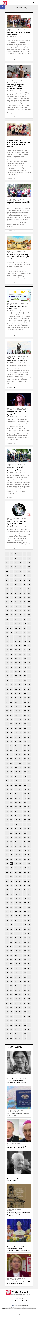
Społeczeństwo (12, 199)
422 (16, 859)
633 (20, 1012)
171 (20, 676)
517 (11, 929)
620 (16, 1003)
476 (16, 898)
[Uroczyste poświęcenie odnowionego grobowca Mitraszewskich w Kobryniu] (19, 455)
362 (16, 815)
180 (7, 685)
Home (7, 8)
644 (16, 1021)
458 (16, 885)
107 (29, 628)
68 (16, 602)
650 (16, 1025)
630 (7, 1012)
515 (29, 925)
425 (29, 859)
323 (29, 785)
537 (20, 942)
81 (20, 610)
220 (25, 711)
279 (20, 754)
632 (16, 1012)
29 (29, 571)
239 (29, 724)
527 (29, 933)
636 (7, 1016)
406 (25, 846)
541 (11, 946)
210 (7, 706)
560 (16, 959)
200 (16, 698)
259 (11, 741)
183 (20, 685)
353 (29, 807)
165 (20, 671)
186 (7, 689)
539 (29, 942)
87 (20, 615)
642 (7, 1021)
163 (11, 671)
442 (24, 872)
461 (29, 885)
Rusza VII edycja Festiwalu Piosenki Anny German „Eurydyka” (16, 523)
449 (29, 877)
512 (16, 925)
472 (24, 894)
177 (20, 680)
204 (7, 702)
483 (20, 903)
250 (25, 733)
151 (11, 663)
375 (20, 824)
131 (29, 645)
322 (25, 785)
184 (25, 685)
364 (25, 815)
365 (29, 815)
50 (16, 589)
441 (20, 872)
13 (11, 562)
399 (20, 842)
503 (29, 916)
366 (7, 820)
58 (24, 593)
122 (16, 641)
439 (11, 872)
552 (7, 955)
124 (25, 641)
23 (29, 567)
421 (11, 859)
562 (25, 959)
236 (16, 724)
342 (7, 802)
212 (16, 706)
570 (7, 968)
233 (29, 719)
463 (11, 890)
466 (25, 890)
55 (11, 593)
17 (29, 562)
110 (16, 632)
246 (7, 733)
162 (7, 671)
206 (16, 702)
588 (7, 981)
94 (24, 619)
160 (25, 667)
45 (20, 584)
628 (25, 1007)
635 (29, 1012)
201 (20, 698)
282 (7, 759)
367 (11, 820)
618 (7, 1003)
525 (20, 933)
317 (29, 781)
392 (16, 837)
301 (11, 772)
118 (25, 637)
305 (29, 772)
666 (7, 1038)
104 (16, 628)
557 (29, 955)
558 (7, 959)
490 (25, 907)
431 (29, 863)
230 (16, 719)
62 (16, 597)
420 (7, 859)
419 (29, 855)
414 (7, 855)
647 (29, 1021)
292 (25, 763)
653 (29, 1025)
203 (29, 698)
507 (20, 920)
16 (24, 562)
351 (20, 807)
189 (20, 689)
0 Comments (23, 148)
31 (11, 576)
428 (16, 863)
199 (11, 698)
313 (11, 781)
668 (16, 1038)
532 (25, 938)
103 (11, 628)
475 (11, 898)
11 (29, 558)
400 (25, 842)
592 (25, 981)
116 (16, 637)
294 (7, 767)
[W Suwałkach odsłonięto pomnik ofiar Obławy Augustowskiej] (19, 347)
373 (11, 824)
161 (29, 667)
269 (29, 746)
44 (16, 584)
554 (16, 955)
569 (29, 964)
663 (20, 1034)
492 (7, 911)
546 (7, 951)
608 (16, 994)
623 (29, 1003)
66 (7, 602)
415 (11, 855)
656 (16, 1029)
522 (7, 933)
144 (7, 658)
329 (29, 789)
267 (20, 746)
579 (20, 973)
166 (25, 671)
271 (11, 750)
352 (25, 807)
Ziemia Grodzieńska (13, 200)
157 (11, 667)
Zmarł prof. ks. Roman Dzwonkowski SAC (14, 1179)
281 (29, 754)
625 (11, 1007)
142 (25, 654)
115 (11, 637)
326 (16, 789)
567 (20, 964)
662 (16, 1034)
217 (11, 711)
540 (7, 946)
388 (25, 833)
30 (7, 576)
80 (16, 610)
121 (11, 641)
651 (20, 1025)
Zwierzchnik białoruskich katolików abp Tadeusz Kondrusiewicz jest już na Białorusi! (18, 1248)
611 (29, 994)
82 (24, 610)
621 (20, 1003)
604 (25, 990)
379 (11, 829)
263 (29, 741)
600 (7, 990)
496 (25, 911)
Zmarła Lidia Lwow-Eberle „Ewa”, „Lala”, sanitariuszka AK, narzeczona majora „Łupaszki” (18, 1080)
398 (16, 842)
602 (16, 990)
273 (20, 750)
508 (25, 920)
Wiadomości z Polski (19, 138)
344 (16, 802)
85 (11, 615)
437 (29, 868)
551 (29, 951)
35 (29, 576)
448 (24, 877)
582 (7, 977)
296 (16, 767)
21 (20, 567)
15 (20, 562)
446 (16, 877)
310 (25, 776)
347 (29, 802)
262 (25, 741)
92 (16, 619)
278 (16, 754)
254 (16, 737)
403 (11, 846)
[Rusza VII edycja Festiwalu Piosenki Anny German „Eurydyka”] (19, 509)
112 (25, 632)
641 (29, 1016)
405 (20, 846)
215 (29, 706)
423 (20, 859)
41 (29, 580)
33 (20, 576)
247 (11, 733)
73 (11, 606)
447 (20, 877)
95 (29, 619)
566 (16, 964)
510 (7, 925)
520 (25, 929)
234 (7, 724)
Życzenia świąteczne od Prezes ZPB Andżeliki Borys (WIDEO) (18, 1282)
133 (11, 650)
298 (25, 767)
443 (29, 872)
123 (20, 641)
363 (20, 815)
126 (7, 645)
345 (20, 802)
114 (7, 637)
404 (16, 846)
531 (20, 938)
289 (11, 763)
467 (29, 890)
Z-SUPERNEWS (17, 29)
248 (16, 733)
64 (24, 597)
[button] (2, 7)
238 (25, 724)
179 (29, 680)
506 (16, 920)
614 (16, 999)
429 (20, 863)
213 (20, 706)
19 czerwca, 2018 (12, 148)
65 (29, 597)
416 (16, 855)
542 (16, 946)
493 (11, 911)
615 (20, 999)
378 (7, 829)
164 (16, 671)
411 (20, 850)
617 (29, 999)
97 (11, 624)
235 (11, 724)
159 (20, 667)
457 (11, 885)
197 (29, 693)
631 (11, 1012)
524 (16, 933)
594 (7, 986)
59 (29, 593)
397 (11, 842)
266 (16, 746)
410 (16, 850)
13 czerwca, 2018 (12, 526)
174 (7, 680)
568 (25, 964)
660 (7, 1034)
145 (11, 658)
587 (29, 977)
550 (25, 951)
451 (11, 881)
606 (7, 994)
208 (25, 702)
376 (25, 824)
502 (25, 916)
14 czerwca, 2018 (12, 416)
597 (20, 986)
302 (16, 772)
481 (11, 903)
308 (16, 776)
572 (16, 968)
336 (7, 798)
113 (29, 632)
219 (20, 711)
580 (25, 973)
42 (7, 584)
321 (20, 785)
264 (7, 746)
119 (29, 637)
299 (29, 767)
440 (16, 872)
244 (24, 728)
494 (16, 911)
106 (25, 628)
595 (11, 986)
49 (11, 589)
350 (16, 807)
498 (7, 916)
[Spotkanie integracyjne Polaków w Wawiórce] (19, 190)
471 (20, 894)
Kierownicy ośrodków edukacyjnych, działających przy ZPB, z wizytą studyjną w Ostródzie (18, 143)
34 (24, 576)
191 (29, 689)
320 (16, 785)
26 (16, 571)
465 (20, 890)
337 (11, 798)
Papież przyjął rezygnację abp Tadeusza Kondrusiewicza (16, 1146)
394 (25, 837)
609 (20, 994)
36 (7, 580)
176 (16, 680)
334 (25, 794)
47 (29, 584)
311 (29, 776)
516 (7, 929)
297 (20, 767)
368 (16, 820)
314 (16, 781)
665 (29, 1034)
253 (11, 737)
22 (24, 567)
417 (20, 855)
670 (25, 1038)
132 (7, 650)
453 (20, 881)
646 (25, 1021)
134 (16, 650)
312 (7, 781)
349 (11, 807)
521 (29, 929)
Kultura (9, 408)
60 (7, 597)
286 (25, 759)
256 (25, 737)
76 (24, 606)
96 (7, 624)
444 (7, 877)
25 (11, 571)
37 (11, 580)
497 (29, 911)
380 (16, 829)
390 (7, 837)
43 (11, 584)
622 (25, 1003)
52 (24, 589)
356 (16, 811)
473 (29, 894)
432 (7, 868)
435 (20, 868)
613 (11, 999)
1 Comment (22, 36)
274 (24, 750)
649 (11, 1025)
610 (25, 994)
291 (20, 763)
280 (25, 754)
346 (25, 802)
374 (16, 824)
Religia (9, 1143)
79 (11, 610)
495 (20, 911)
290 (16, 763)
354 (7, 811)
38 (16, 580)
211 (11, 706)
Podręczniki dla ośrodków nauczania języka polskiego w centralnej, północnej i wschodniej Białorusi (17, 86)
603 (20, 990)
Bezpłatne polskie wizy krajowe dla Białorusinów (18, 1114)
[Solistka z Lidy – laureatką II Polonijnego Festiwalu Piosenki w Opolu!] (19, 399)
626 (16, 1007)
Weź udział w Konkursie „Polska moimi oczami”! (18, 307)
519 (20, 929)
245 (29, 728)
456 (7, 885)
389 (29, 833)
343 (11, 802)
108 (7, 632)
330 (7, 794)
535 (11, 942)
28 (24, 571)
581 (29, 973)
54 (7, 593)
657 (20, 1029)
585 (20, 977)
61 (11, 597)
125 (29, 641)
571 (11, 968)
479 (29, 898)
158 (16, 667)
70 (24, 602)
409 (11, 850)
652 (25, 1025)
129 (20, 645)
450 (7, 881)
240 (7, 728)
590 (16, 981)
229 (11, 719)
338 (16, 798)
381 (20, 829)
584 (16, 977)
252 (7, 737)
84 (7, 615)
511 (11, 925)
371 (29, 820)
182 (16, 685)
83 (29, 610)
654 (7, 1029)
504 (7, 920)
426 (7, 863)
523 (11, 933)
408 (7, 850)
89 (29, 615)
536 (16, 942)
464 (16, 890)
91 (11, 619)
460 (25, 885)
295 (11, 767)
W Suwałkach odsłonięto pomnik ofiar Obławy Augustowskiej (18, 360)
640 (25, 1016)
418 (25, 855)
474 (7, 898)
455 (29, 881)
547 (11, 951)
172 (25, 676)
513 (20, 925)
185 (29, 685)
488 (16, 907)
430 (25, 863)
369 (20, 820)
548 (16, 951)
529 (11, 938)
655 (11, 1029)
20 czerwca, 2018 (12, 36)
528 (7, 938)
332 (16, 794)
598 (25, 986)
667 (11, 1038)
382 (25, 829)
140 (16, 654)
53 (29, 589)
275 (29, 750)
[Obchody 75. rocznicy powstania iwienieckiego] (19, 21)
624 (7, 1007)
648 (7, 1025)
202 (25, 698)
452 (16, 881)
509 (29, 920)
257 (29, 737)
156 (7, 667)
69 (20, 602)
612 (7, 999)
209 (29, 702)
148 (25, 658)
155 (29, 663)
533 (29, 938)
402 (7, 846)
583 (11, 977)
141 (20, 654)
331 (11, 794)
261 (20, 741)
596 (16, 986)
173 (29, 676)
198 (7, 698)
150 (7, 663)
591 (20, 981)
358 (25, 811)
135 (20, 650)
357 (20, 811)
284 (16, 759)
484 (24, 903)
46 (24, 584)
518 (16, 929)
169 (11, 676)
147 (20, 658)
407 (29, 846)
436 (25, 868)
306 (7, 776)
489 (20, 907)
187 (11, 689)
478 (24, 898)
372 (7, 824)
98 (16, 624)
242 (16, 728)
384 (7, 833)
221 (29, 711)
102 (7, 628)
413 (29, 850)
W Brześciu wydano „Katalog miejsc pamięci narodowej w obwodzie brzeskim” (18, 1213)
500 (16, 916)
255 (20, 737)
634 (25, 1012)
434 (16, 868)
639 (20, 1016)
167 (29, 671)
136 (25, 650)
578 (16, 973)
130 (25, 645)
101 (29, 624)
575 (29, 968)
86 (16, 615)
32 (16, 576)
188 (16, 689)
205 (11, 702)
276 (7, 754)
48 (7, 589)
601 (11, 990)
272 (16, 750)
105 (20, 628)
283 (11, 759)
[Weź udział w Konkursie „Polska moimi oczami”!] (19, 295)
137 (29, 650)
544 (24, 946)
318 (7, 785)
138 (7, 654)
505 (11, 920)
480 (7, 903)
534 (7, 942)
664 (25, 1034)
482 (16, 903)
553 (11, 955)
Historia (10, 29)
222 (7, 715)
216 (7, 711)
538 (25, 942)
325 (11, 789)
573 (20, 968)
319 (11, 785)
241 (11, 728)
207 (20, 702)
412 (25, 850)
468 (7, 894)
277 (11, 754)
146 (16, 658)
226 (25, 715)
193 (11, 693)
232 (25, 719)
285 (20, 759)
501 (20, 916)
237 (20, 724)
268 (25, 746)
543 (20, 946)
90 (7, 619)
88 (24, 615)
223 (11, 715)
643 (11, 1021)
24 (7, 571)
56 (16, 593)
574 (24, 968)
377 (29, 824)
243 (20, 728)
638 (16, 1016)
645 (20, 1021)
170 (16, 676)
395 (29, 837)
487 (11, 907)
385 (11, 833)
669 (20, 1038)
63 (20, 597)
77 (29, 606)
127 (11, 645)
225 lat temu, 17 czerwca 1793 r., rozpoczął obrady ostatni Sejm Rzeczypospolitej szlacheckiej (18, 256)
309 (20, 776)
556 (25, 955)
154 (25, 663)
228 (7, 719)
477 (20, 898)
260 (16, 741)
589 (11, 981)
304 (25, 772)
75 (20, 606)
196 (25, 693)
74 (16, 606)
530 (16, 938)
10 (24, 558)
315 (20, 781)
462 (7, 890)
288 (7, 763)
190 (25, 689)
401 (29, 842)
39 (20, 580)
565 (11, 964)
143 (29, 654)
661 (11, 1034)
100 (25, 624)
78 (7, 610)
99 (20, 624)
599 (29, 986)
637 (11, 1016)
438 (7, 872)
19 (11, 567)
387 (20, 833)
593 (29, 981)
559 (11, 959)
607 (11, 994)
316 (25, 781)
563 (29, 959)
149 (29, 658)
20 (16, 567)
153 (20, 663)
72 (7, 606)
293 (29, 763)
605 (29, 990)
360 (7, 815)
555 (20, 955)
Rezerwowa (16, 1076)
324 (7, 789)
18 (7, 567)
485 (29, 903)
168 (7, 676)
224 (16, 715)
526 (25, 933)
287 (29, 759)
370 (25, 820)
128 (16, 645)
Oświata (9, 80)
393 (20, 837)
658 (25, 1029)
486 (7, 907)
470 (16, 894)
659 (29, 1029)
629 (29, 1007)
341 (29, 798)
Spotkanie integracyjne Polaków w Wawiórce (18, 203)
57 (20, 593)
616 (25, 999)
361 (11, 815)
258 (7, 741)
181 (11, 685)
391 (11, 837)
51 (20, 589)
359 (29, 811)
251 (29, 733)
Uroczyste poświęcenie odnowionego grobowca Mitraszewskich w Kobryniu (16, 469)
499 (11, 916)
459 (20, 885)
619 (11, 1003)
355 (11, 811)
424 (24, 859)
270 (7, 750)
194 (16, 693)
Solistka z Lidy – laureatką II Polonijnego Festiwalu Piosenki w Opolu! (19, 413)
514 (25, 925)
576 (7, 973)
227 (29, 715)
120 (7, 641)
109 (11, 632)
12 (7, 562)
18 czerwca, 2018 (12, 206)
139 (11, 654)
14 (16, 562)
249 (20, 733)
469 (11, 894)
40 (24, 580)
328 (25, 789)
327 (20, 789)
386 (16, 833)
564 (7, 964)
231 (20, 719)
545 (29, 946)
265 (11, 746)
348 (7, 807)
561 (20, 959)
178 (25, 680)
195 (20, 693)
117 (20, 637)
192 (7, 693)
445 (11, 877)
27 (20, 571)
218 (16, 711)
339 (20, 798)
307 (11, 776)
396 (7, 842)
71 (29, 602)
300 (7, 772)
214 (25, 706)
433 (11, 868)
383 (29, 829)
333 (20, 794)
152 (16, 663)
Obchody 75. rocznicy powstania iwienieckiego (18, 33)
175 (11, 680)
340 (25, 798)
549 (20, 951)
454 (24, 881)
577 (11, 973)
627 (20, 1007)
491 (29, 907)
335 (29, 794)
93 (20, 619)
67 (11, 602)
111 (20, 632)
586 (25, 977)
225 (20, 715)
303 (20, 772)
